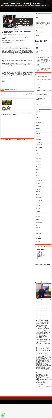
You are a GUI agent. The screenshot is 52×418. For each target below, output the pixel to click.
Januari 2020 (37, 235)
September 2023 (38, 166)
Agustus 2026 (38, 111)
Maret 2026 (37, 119)
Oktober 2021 (38, 202)
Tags (44, 57)
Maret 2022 (37, 194)
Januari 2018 (37, 241)
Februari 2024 (38, 158)
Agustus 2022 (38, 186)
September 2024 (38, 147)
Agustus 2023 (38, 167)
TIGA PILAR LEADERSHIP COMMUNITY (42, 76)
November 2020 (38, 219)
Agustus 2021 (38, 205)
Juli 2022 (37, 188)
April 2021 (37, 211)
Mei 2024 (37, 153)
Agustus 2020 (38, 224)
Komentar (47, 57)
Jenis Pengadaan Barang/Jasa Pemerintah (27, 94)
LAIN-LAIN (38, 101)
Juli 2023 (37, 169)
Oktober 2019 (38, 238)
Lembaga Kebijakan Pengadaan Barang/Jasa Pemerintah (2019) (43, 341)
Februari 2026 (38, 120)
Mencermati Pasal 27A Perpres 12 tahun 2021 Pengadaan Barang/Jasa (7, 94)
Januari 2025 (37, 141)
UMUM (38, 84)
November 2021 (38, 200)
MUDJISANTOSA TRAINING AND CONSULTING (43, 96)
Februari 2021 (38, 214)
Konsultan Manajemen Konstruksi (44, 50)
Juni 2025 (37, 133)
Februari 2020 (38, 233)
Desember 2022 (38, 180)
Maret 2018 (37, 239)
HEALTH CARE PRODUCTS (40, 102)
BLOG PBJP (38, 82)
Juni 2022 (37, 189)
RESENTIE (38, 104)
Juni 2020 (37, 227)
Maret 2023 (37, 175)
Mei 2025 (37, 134)
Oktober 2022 (38, 183)
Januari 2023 (37, 178)
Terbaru (41, 57)
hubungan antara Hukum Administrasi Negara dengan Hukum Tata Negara (45, 60)
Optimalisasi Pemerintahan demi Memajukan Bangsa (21, 3)
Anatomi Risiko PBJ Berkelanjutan (26, 100)
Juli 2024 (37, 150)
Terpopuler (37, 57)
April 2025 (37, 136)
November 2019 (38, 236)
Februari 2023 (38, 177)
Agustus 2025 (38, 130)
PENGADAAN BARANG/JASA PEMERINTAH (14, 34)
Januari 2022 (37, 197)
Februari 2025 (38, 139)
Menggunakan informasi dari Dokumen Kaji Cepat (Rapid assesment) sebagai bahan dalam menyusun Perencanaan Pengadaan (6, 107)
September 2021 (38, 203)
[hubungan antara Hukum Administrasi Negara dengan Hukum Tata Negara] (38, 61)
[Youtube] (48, 402)
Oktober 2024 (38, 145)
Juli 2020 (37, 225)
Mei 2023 (37, 172)
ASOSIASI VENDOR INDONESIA (41, 94)
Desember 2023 (38, 161)
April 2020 (37, 230)
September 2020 (38, 222)
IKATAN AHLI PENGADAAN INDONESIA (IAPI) (43, 90)
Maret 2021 (37, 213)
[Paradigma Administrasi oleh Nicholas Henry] (38, 70)
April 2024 (37, 155)
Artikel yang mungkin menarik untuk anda (41, 41)
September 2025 (38, 128)
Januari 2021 (37, 216)
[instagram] (49, 402)
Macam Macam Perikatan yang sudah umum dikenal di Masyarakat (45, 65)
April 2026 (37, 117)
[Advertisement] (26, 411)
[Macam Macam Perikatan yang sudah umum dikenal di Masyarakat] (38, 65)
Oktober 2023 (38, 164)
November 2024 (38, 144)
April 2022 (37, 192)
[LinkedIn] (47, 402)
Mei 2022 (37, 191)
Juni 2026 (37, 114)
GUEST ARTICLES (39, 81)
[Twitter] (46, 402)
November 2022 (38, 181)
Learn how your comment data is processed (18, 139)
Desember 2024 (38, 142)
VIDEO (38, 87)
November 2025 (38, 125)
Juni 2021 (37, 208)
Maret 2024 (37, 156)
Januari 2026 (37, 122)
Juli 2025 (37, 131)
